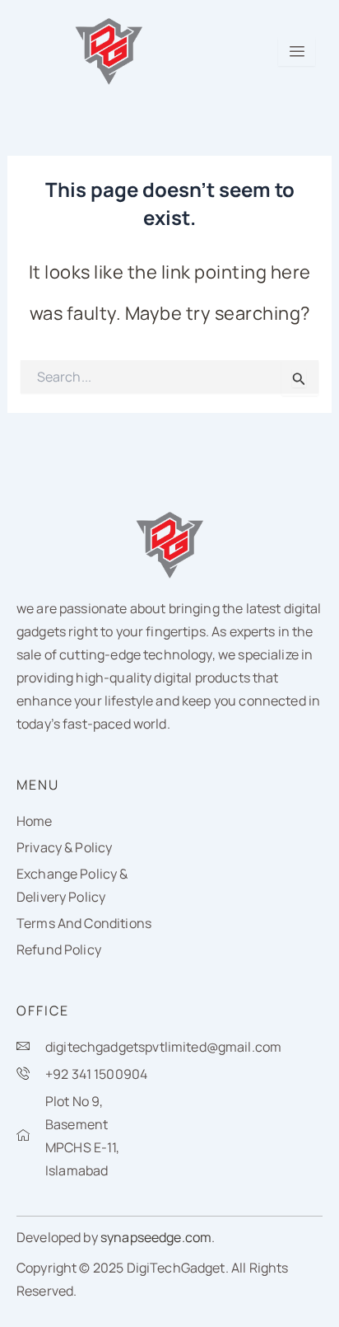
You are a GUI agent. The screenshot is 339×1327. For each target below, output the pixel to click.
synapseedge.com (155, 1237)
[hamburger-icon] (296, 51)
